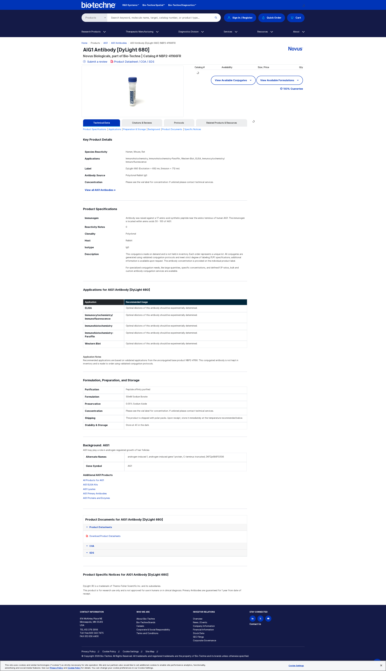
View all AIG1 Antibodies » (100, 190)
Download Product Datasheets (105, 536)
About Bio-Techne (145, 618)
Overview (197, 618)
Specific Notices (192, 129)
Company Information (204, 626)
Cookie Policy (109, 651)
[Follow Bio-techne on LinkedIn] (253, 618)
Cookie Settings (131, 651)
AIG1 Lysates (89, 489)
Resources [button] (262, 31)
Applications (115, 129)
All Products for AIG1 (93, 480)
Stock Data (198, 633)
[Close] (381, 665)
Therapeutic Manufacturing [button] (140, 31)
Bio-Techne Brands (145, 622)
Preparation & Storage (134, 129)
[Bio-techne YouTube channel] (268, 618)
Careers (140, 626)
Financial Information (203, 629)
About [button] (296, 31)
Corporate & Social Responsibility (153, 629)
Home (84, 43)
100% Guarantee (293, 88)
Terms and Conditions (147, 633)
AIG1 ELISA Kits (90, 484)
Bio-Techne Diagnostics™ (182, 5)
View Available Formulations (277, 80)
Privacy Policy (89, 651)
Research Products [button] (91, 31)
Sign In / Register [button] (242, 17)
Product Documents (172, 129)
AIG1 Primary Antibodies (95, 493)
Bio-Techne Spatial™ (153, 5)
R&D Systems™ (130, 5)
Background (154, 129)
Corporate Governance (204, 640)
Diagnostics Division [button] (189, 31)
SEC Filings (198, 637)
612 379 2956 (91, 629)
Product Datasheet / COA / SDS (134, 61)
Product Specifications (94, 129)
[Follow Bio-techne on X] (260, 618)
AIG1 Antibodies (119, 43)
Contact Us (255, 624)
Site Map (150, 651)
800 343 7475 (96, 633)
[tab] (101, 122)
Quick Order (274, 17)
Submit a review (96, 61)
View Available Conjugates (231, 80)
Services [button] (228, 31)
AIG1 (105, 43)
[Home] (99, 4)
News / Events (200, 622)
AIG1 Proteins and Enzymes (96, 498)
